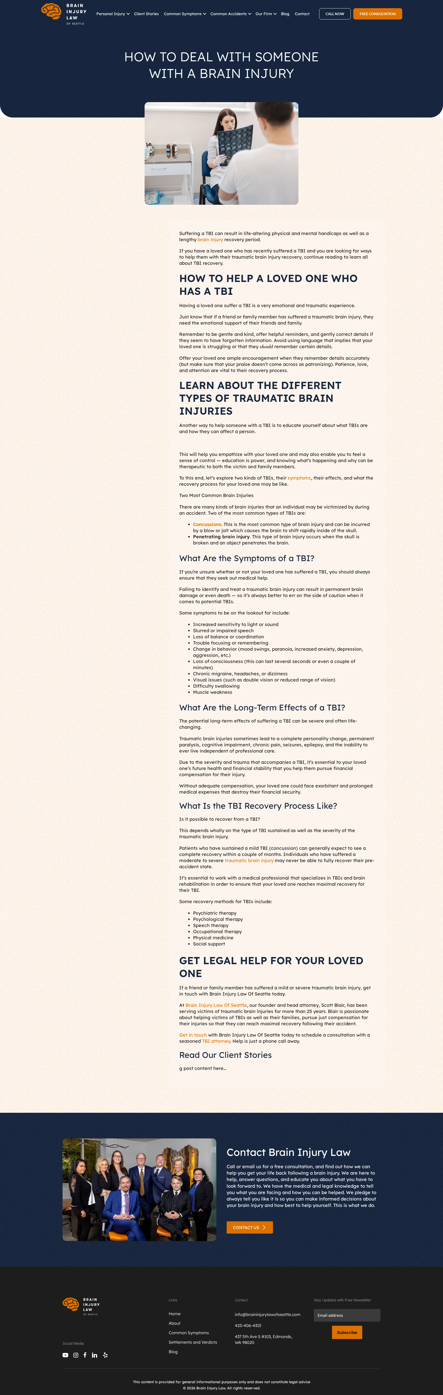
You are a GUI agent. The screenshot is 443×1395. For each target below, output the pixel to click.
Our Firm (264, 13)
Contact (302, 13)
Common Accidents (228, 13)
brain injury (210, 239)
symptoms (299, 478)
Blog (285, 13)
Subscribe (347, 1332)
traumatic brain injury (249, 860)
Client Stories (146, 13)
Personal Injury (110, 13)
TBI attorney (216, 1041)
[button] (128, 14)
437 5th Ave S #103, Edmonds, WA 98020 (263, 1339)
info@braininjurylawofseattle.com (266, 1314)
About (174, 1323)
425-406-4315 (248, 1325)
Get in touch (193, 1035)
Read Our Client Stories (225, 1055)
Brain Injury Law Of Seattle (216, 1005)
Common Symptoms (183, 13)
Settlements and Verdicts (193, 1342)
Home (174, 1313)
